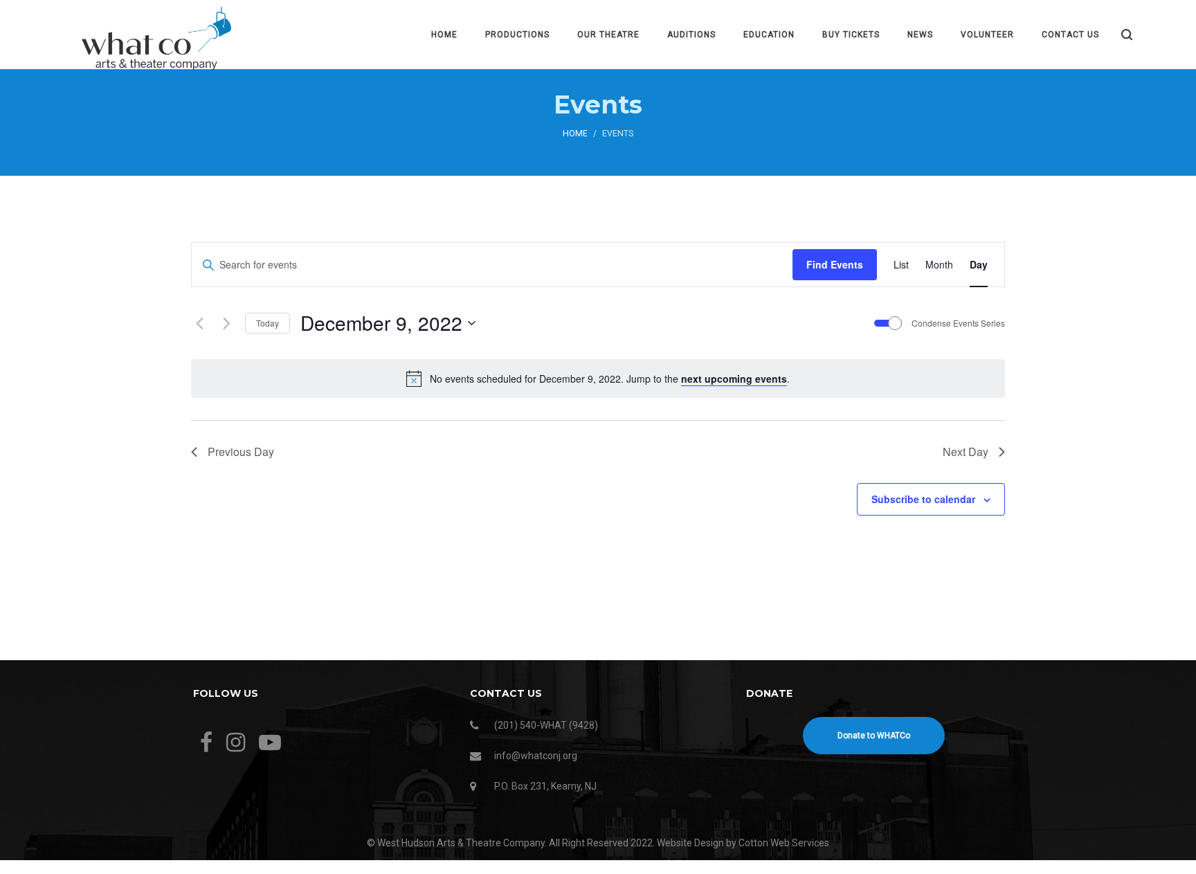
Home (575, 133)
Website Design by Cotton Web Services (743, 842)
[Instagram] (235, 743)
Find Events (834, 264)
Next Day (965, 451)
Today (267, 323)
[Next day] (226, 323)
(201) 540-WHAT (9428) (546, 725)
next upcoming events (734, 378)
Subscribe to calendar (923, 499)
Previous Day (241, 451)
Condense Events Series (958, 323)
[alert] (598, 378)
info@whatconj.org (535, 755)
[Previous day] (199, 323)
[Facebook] (206, 743)
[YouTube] (270, 743)
